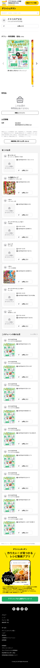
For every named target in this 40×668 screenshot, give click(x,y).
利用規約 (4, 645)
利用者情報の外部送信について (9, 655)
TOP (2, 543)
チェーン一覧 (8, 543)
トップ (3, 617)
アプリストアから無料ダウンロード (20, 598)
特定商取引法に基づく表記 (8, 652)
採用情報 (4, 640)
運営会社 (4, 635)
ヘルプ (3, 633)
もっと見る (33, 334)
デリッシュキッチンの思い (8, 630)
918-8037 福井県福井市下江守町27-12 (23, 123)
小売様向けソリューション (8, 637)
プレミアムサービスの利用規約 (9, 650)
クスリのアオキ (17, 543)
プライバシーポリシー (7, 648)
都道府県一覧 (5, 622)
